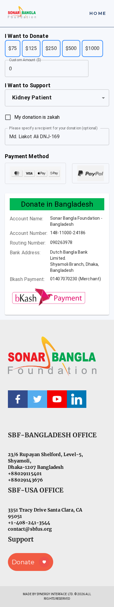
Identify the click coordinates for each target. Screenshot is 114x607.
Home (97, 13)
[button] (57, 97)
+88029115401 (25, 473)
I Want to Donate (26, 36)
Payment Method (27, 156)
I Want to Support (27, 85)
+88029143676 (25, 480)
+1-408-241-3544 (29, 522)
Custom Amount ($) (25, 60)
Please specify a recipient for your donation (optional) (53, 128)
